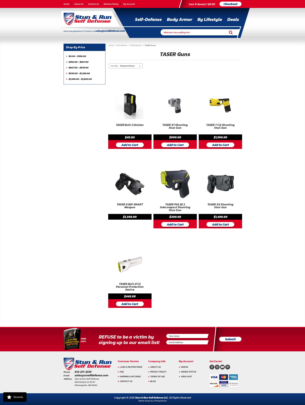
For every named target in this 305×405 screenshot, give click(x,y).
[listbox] (131, 65)
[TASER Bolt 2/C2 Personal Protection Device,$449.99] (130, 263)
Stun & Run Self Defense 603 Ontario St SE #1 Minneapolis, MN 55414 (87, 382)
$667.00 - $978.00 (78, 67)
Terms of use (157, 376)
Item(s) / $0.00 (202, 4)
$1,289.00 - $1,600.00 (80, 79)
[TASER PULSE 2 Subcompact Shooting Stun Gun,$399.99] (175, 184)
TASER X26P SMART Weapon (130, 206)
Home (66, 4)
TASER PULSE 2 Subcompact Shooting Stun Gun (175, 207)
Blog (153, 381)
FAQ (122, 371)
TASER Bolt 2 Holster (130, 125)
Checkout (230, 4)
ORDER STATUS (188, 371)
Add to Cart (129, 145)
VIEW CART (186, 376)
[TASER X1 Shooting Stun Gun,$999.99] (175, 105)
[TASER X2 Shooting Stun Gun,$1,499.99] (220, 184)
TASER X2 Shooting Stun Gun (220, 206)
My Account (129, 4)
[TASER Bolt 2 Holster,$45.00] (130, 105)
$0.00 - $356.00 (77, 56)
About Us (78, 4)
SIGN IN (184, 367)
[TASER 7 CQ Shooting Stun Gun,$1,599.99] (220, 105)
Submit (230, 339)
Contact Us (93, 4)
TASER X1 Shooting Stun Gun (175, 126)
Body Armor (179, 19)
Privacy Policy (158, 371)
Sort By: (114, 65)
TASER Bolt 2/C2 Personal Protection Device (130, 286)
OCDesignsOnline (160, 400)
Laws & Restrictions (131, 367)
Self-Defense (148, 19)
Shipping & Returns (130, 376)
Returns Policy (111, 4)
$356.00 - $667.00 (78, 62)
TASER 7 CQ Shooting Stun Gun (220, 126)
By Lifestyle (209, 19)
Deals (233, 19)
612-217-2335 (83, 372)
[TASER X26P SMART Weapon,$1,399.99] (130, 184)
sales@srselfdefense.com (110, 31)
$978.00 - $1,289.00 (79, 73)
